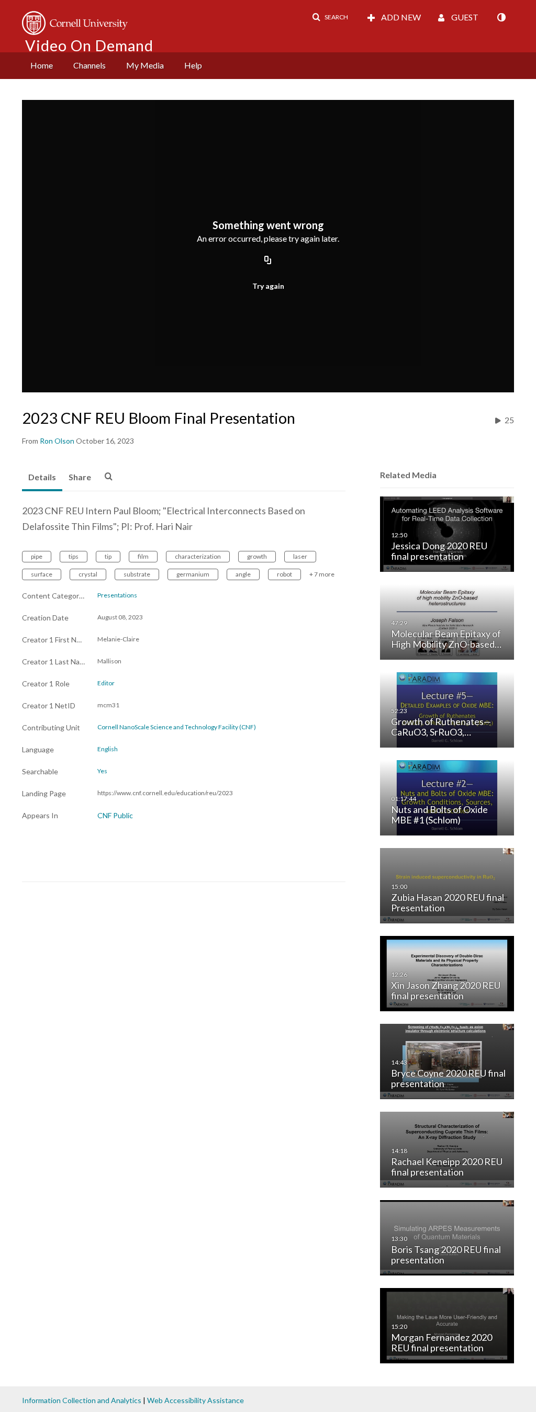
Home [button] (41, 65)
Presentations (117, 595)
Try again (268, 285)
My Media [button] (145, 65)
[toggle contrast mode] (501, 17)
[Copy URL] (268, 261)
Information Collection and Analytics (81, 1400)
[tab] (42, 477)
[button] (330, 17)
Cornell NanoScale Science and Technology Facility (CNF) (176, 727)
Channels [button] (89, 65)
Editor (106, 683)
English (107, 749)
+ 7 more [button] (321, 574)
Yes (102, 771)
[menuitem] (41, 65)
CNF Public (115, 815)
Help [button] (193, 65)
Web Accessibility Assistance (195, 1400)
